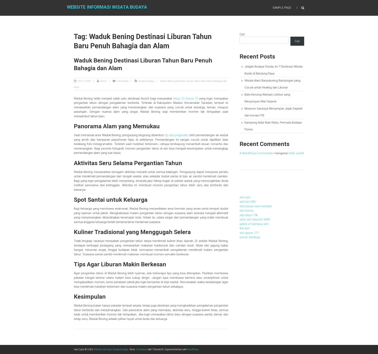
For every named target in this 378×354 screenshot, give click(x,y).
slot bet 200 (247, 201)
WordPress (192, 349)
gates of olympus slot (254, 224)
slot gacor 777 (249, 233)
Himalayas (141, 349)
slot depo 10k (249, 215)
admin (103, 81)
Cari (242, 34)
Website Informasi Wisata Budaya (107, 7)
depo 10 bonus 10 (185, 98)
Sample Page (281, 7)
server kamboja (250, 237)
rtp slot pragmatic (176, 135)
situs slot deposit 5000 (255, 219)
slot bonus (247, 210)
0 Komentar (123, 81)
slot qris (245, 197)
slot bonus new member (256, 206)
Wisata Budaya (146, 81)
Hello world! (296, 153)
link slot (244, 228)
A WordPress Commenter (257, 153)
